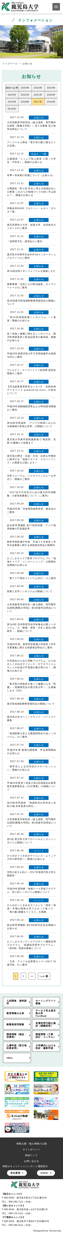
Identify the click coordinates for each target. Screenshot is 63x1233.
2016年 (51, 101)
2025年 (38, 87)
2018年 (25, 101)
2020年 (51, 94)
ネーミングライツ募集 (46, 1002)
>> (31, 976)
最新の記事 (12, 87)
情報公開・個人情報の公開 (31, 1143)
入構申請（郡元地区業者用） (17, 1046)
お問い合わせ (31, 1161)
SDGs (10, 1058)
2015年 (12, 108)
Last (42, 976)
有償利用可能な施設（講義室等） (46, 1024)
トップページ (10, 63)
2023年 (12, 94)
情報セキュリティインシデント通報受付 (25, 1166)
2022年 (25, 94)
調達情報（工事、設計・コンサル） (46, 1035)
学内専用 (15, 1173)
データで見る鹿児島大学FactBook (46, 1013)
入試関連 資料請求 (17, 1002)
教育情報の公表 (15, 1013)
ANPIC (44, 1173)
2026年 (25, 87)
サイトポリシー (31, 1149)
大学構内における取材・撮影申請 (46, 1046)
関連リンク (31, 1155)
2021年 (38, 94)
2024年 (51, 87)
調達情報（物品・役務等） (17, 1035)
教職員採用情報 (15, 1024)
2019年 (12, 101)
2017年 (38, 101)
